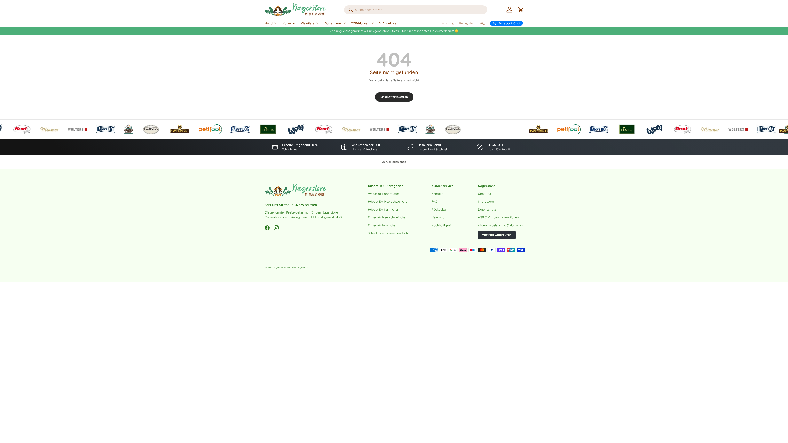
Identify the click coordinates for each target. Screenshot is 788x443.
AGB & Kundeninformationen (498, 217)
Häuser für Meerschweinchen (388, 201)
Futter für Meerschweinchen (387, 217)
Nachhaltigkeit (441, 225)
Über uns (484, 194)
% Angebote (388, 23)
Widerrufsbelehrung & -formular (500, 225)
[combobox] (415, 9)
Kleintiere (308, 23)
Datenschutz (487, 209)
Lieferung (447, 23)
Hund (269, 23)
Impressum (486, 201)
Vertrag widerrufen (497, 235)
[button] (520, 9)
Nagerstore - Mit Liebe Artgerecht (290, 267)
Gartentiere (333, 23)
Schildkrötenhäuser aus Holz (388, 233)
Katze (287, 23)
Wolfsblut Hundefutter (383, 194)
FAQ (482, 23)
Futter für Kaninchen (382, 225)
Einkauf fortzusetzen (394, 96)
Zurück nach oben (394, 161)
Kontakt (437, 194)
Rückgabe (466, 23)
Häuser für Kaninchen (383, 209)
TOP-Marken (360, 23)
